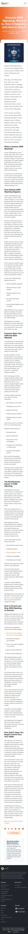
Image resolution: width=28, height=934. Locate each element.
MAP (17, 33)
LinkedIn (20, 909)
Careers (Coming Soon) (6, 917)
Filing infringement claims (13, 552)
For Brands (17, 885)
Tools (2, 912)
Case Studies (4, 915)
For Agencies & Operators (21, 887)
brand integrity (11, 598)
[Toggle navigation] (25, 3)
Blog (2, 910)
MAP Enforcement (5, 889)
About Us (3, 908)
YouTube (21, 912)
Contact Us (3, 922)
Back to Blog (14, 833)
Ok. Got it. (15, 931)
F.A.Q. (2, 919)
